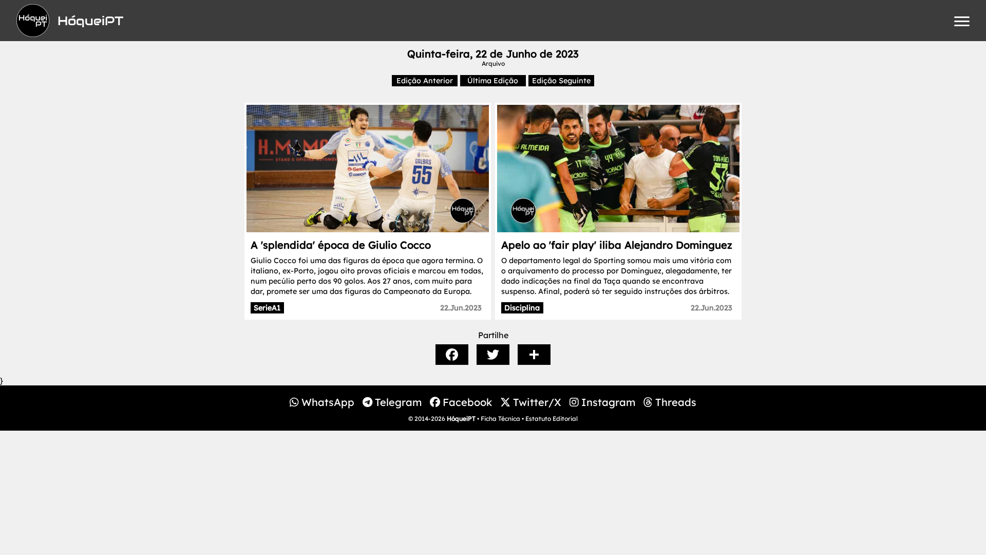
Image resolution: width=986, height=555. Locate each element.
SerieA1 (267, 307)
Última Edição (492, 80)
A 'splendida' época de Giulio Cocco (341, 244)
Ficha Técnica (500, 418)
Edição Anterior (424, 80)
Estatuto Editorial (551, 418)
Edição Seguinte (561, 80)
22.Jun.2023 (461, 307)
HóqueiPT (461, 418)
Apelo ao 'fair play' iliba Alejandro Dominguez (616, 244)
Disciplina (522, 307)
